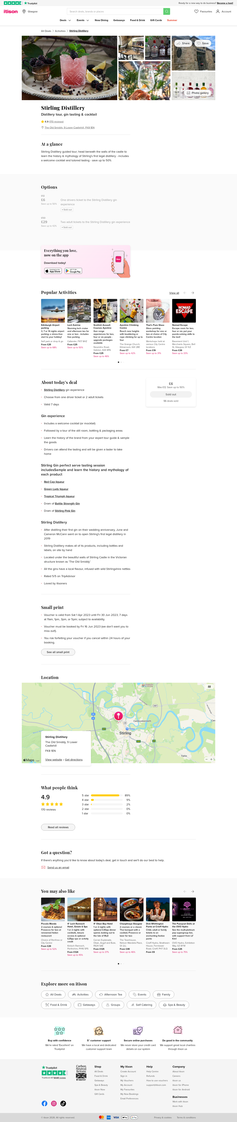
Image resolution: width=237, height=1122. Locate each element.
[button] (118, 362)
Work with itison (180, 1101)
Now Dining (101, 20)
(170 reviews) (56, 121)
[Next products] (192, 293)
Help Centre (152, 1071)
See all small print (58, 652)
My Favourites (127, 1089)
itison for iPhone (181, 1085)
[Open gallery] (118, 68)
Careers (176, 1076)
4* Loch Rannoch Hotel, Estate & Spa (77, 925)
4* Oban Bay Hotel (103, 923)
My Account (126, 1085)
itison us (177, 1080)
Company (179, 1067)
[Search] (166, 11)
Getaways (119, 20)
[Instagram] (53, 1106)
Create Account (128, 1071)
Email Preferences (129, 1098)
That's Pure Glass (155, 325)
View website (53, 760)
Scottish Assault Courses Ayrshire (102, 326)
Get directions (74, 760)
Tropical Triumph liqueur (59, 496)
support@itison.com (156, 1085)
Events (80, 20)
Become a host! (225, 3)
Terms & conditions (186, 1117)
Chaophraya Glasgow (131, 923)
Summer (172, 20)
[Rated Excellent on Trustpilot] (13, 3)
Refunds (150, 1076)
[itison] (11, 11)
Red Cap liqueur (54, 482)
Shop (97, 1067)
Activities (60, 31)
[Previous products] (185, 293)
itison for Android (181, 1089)
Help (149, 1067)
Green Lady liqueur (56, 489)
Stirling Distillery (54, 390)
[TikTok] (63, 1106)
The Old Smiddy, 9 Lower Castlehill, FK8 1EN (69, 127)
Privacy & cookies (163, 1117)
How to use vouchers (157, 1080)
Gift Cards (156, 20)
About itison (178, 1071)
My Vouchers (126, 1080)
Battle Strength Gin (67, 503)
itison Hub (178, 1106)
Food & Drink (137, 20)
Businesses (180, 1097)
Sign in (123, 1076)
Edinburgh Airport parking (50, 326)
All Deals (46, 31)
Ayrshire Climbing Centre (129, 326)
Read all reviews (58, 827)
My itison (126, 1067)
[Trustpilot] (30, 3)
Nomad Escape (180, 325)
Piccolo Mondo (48, 923)
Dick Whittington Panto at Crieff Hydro (157, 925)
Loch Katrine (73, 325)
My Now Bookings (129, 1094)
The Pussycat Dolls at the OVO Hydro (183, 925)
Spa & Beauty (101, 1085)
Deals (63, 20)
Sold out (171, 123)
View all (174, 293)
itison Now (99, 1089)
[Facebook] (44, 1106)
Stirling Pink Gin (65, 511)
